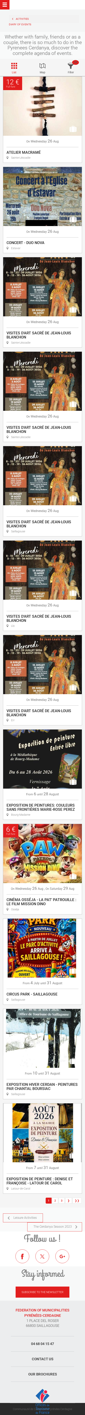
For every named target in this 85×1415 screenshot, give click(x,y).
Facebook (25, 1259)
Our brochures (42, 1374)
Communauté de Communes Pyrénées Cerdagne (42, 1409)
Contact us (42, 1359)
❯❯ (77, 1200)
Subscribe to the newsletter (42, 1292)
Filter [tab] (71, 72)
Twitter (45, 1259)
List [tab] (14, 72)
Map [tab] (42, 72)
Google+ (65, 1259)
